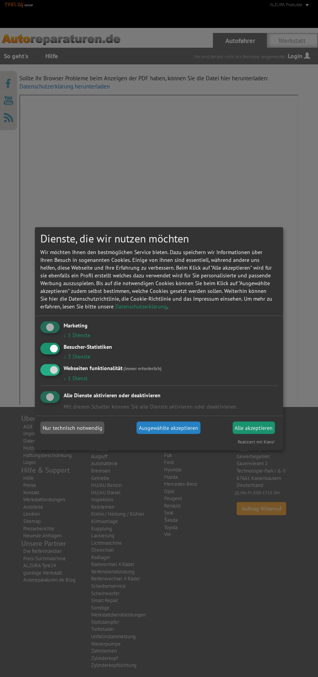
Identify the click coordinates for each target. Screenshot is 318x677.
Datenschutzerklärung (141, 306)
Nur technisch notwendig (72, 427)
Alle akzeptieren (254, 427)
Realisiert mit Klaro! (256, 441)
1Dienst (76, 377)
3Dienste (77, 356)
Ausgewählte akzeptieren (168, 427)
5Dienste (77, 335)
